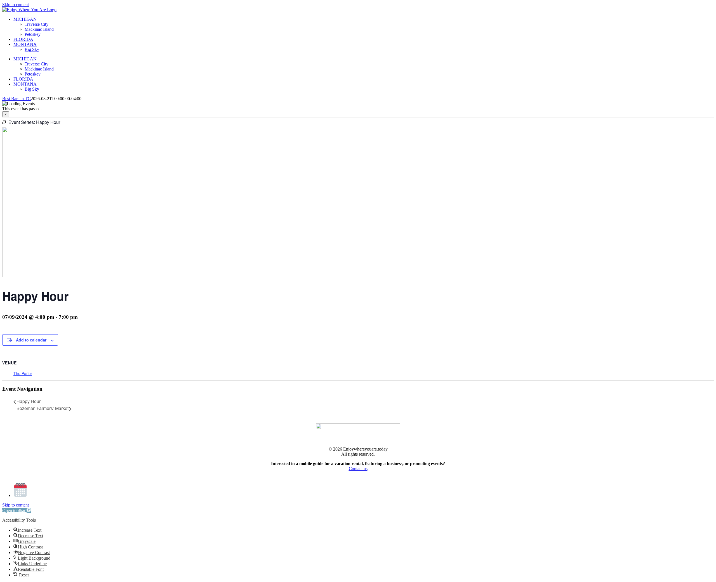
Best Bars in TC (16, 98)
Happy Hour (29, 401)
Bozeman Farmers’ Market (43, 408)
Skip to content (15, 4)
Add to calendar (31, 340)
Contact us (358, 468)
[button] (16, 510)
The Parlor (22, 373)
